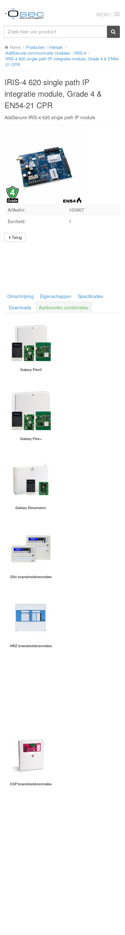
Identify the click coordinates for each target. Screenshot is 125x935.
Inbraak (56, 47)
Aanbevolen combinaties (63, 307)
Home (14, 47)
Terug (16, 237)
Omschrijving (20, 296)
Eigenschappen (55, 296)
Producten (35, 47)
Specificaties (90, 296)
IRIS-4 (80, 53)
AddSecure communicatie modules (37, 53)
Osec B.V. (24, 15)
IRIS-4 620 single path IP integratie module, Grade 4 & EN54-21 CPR (62, 61)
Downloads (20, 307)
